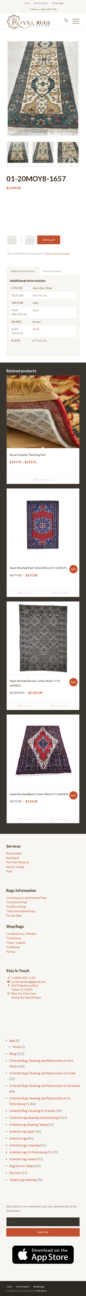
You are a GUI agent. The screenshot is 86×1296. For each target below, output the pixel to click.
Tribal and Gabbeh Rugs (20, 911)
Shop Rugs (58, 3)
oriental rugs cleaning (24, 1145)
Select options (44, 479)
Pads (9, 871)
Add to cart (49, 239)
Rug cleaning (13, 853)
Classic (49, 253)
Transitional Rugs (16, 902)
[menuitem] (27, 3)
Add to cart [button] (27, 592)
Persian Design (61, 253)
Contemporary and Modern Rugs (26, 897)
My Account (40, 3)
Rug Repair (12, 858)
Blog (12, 1054)
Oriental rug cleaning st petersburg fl (35, 1117)
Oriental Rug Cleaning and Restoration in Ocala (42, 1073)
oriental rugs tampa (23, 1159)
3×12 (35, 329)
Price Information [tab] (52, 271)
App (12, 1040)
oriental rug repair (22, 1131)
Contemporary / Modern (21, 933)
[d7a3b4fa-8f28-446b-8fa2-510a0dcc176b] (35, 21)
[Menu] (74, 21)
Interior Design (15, 867)
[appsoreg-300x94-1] (43, 1254)
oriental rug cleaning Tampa (28, 1124)
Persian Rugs (14, 915)
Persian (10, 951)
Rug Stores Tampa (21, 1166)
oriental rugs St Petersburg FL (30, 1152)
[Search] (64, 21)
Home (17, 1047)
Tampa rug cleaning (22, 1180)
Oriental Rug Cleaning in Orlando (32, 1111)
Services (15, 1173)
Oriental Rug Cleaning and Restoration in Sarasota (44, 1085)
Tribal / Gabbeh (15, 942)
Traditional (13, 947)
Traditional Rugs (16, 906)
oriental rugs (18, 1138)
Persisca (42, 1290)
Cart (27, 3)
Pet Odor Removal (17, 862)
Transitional (13, 938)
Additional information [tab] (23, 271)
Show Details (60, 592)
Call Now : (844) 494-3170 (43, 9)
